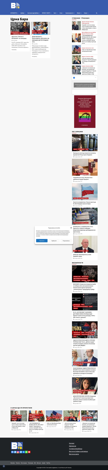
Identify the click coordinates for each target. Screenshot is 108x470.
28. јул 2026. (76, 403)
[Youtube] (29, 452)
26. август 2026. (77, 181)
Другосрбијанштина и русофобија (89, 32)
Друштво (84, 21)
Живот (78, 13)
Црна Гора (87, 23)
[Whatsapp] (26, 452)
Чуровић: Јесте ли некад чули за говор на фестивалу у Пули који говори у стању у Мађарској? (89, 27)
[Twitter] (15, 452)
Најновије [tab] (76, 18)
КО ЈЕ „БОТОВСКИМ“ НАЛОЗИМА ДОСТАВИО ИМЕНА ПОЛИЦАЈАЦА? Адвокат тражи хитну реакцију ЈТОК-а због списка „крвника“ (84, 314)
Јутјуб (43, 463)
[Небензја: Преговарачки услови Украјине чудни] (85, 244)
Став (61, 13)
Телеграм (30, 463)
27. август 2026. (77, 157)
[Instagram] (18, 452)
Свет (55, 13)
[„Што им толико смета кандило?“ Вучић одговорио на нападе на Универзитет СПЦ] (76, 59)
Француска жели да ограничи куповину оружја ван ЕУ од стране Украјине (84, 154)
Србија (22, 13)
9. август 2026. (77, 347)
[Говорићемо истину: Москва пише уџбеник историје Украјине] (85, 167)
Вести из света (74, 454)
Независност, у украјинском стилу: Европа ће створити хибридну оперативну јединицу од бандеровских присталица (84, 229)
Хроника (75, 308)
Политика (92, 21)
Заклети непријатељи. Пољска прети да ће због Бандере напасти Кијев (84, 203)
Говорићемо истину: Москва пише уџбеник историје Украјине (82, 178)
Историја (22, 32)
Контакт (71, 443)
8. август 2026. (77, 375)
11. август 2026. (77, 319)
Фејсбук (13, 463)
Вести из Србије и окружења (78, 451)
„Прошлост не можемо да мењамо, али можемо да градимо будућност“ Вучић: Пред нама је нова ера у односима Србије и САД (89, 71)
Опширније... (14, 49)
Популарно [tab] (85, 18)
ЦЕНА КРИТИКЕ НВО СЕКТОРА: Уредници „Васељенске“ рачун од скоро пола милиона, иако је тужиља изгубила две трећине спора (84, 398)
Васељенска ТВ (85, 276)
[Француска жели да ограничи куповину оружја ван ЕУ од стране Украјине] (85, 142)
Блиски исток (88, 48)
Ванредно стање (77, 276)
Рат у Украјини (81, 149)
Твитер (18, 463)
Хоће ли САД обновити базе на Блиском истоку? (89, 50)
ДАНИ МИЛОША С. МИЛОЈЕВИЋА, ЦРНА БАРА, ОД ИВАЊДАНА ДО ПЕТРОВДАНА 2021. (40, 39)
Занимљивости (69, 13)
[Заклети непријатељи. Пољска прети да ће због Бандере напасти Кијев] (85, 191)
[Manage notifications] (4, 466)
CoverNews (61, 467)
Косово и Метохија (85, 334)
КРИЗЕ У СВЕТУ (46, 13)
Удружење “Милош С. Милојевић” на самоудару (19, 37)
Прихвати (41, 240)
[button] (71, 228)
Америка (84, 48)
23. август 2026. (77, 291)
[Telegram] (21, 452)
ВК (35, 463)
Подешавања (66, 240)
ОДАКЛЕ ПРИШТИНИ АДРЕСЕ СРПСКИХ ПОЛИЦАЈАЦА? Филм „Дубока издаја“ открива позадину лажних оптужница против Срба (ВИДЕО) (84, 342)
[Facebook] (12, 452)
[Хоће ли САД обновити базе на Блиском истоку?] (76, 49)
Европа (75, 149)
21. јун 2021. (35, 44)
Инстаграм (24, 463)
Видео (34, 31)
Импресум (72, 446)
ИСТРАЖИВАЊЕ (77, 280)
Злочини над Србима (32, 13)
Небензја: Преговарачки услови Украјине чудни (82, 255)
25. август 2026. (77, 233)
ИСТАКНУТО (14, 13)
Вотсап (39, 463)
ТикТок (48, 463)
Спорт (85, 13)
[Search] (97, 13)
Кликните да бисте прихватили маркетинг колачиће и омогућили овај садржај (85, 85)
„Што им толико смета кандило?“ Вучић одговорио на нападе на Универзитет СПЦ (89, 61)
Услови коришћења (75, 449)
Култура (39, 32)
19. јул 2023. (15, 40)
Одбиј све (54, 240)
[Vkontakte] (23, 452)
